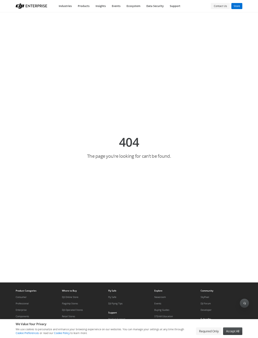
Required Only (209, 331)
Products (84, 6)
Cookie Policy (62, 333)
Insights (101, 6)
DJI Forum (206, 303)
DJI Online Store (70, 297)
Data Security (155, 6)
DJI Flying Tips (115, 303)
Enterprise (21, 310)
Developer (206, 310)
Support (175, 6)
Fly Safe (112, 297)
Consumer (21, 297)
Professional (22, 303)
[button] (129, 147)
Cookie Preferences (27, 333)
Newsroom (160, 297)
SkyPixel (205, 297)
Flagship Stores (70, 303)
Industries (65, 6)
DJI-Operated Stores (72, 310)
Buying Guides (161, 310)
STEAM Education (163, 316)
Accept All (232, 331)
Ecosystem (133, 6)
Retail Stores (68, 316)
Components (22, 316)
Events (116, 6)
